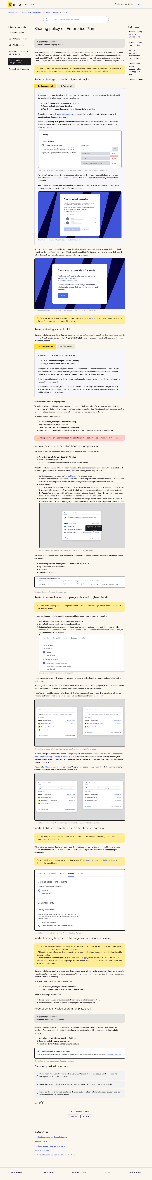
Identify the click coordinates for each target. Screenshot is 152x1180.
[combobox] (76, 19)
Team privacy (72, 754)
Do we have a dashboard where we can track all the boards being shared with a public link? (75, 1084)
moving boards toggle (78, 958)
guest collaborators (65, 114)
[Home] (21, 4)
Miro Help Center (14, 12)
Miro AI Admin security (18, 39)
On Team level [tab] (66, 86)
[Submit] (46, 19)
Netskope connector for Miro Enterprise (18, 52)
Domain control (40, 1141)
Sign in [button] (139, 4)
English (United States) (124, 4)
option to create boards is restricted (100, 860)
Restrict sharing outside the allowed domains (135, 34)
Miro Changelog (17, 1172)
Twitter (39, 1102)
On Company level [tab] (45, 86)
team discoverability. (46, 127)
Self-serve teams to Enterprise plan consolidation (54, 1155)
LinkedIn (42, 1102)
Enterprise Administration (31, 12)
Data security (66, 12)
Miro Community (79, 1172)
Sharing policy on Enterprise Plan (16, 61)
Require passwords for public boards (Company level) (135, 54)
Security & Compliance (51, 12)
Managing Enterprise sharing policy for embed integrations (83, 71)
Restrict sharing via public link (135, 43)
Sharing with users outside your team (49, 1146)
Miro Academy (135, 1172)
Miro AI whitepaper (16, 45)
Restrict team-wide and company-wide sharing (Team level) (135, 69)
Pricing (108, 1172)
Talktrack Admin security (19, 69)
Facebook (35, 1102)
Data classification (16, 32)
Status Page (48, 1172)
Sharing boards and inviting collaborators (51, 1137)
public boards (89, 318)
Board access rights (42, 1150)
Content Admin (118, 487)
